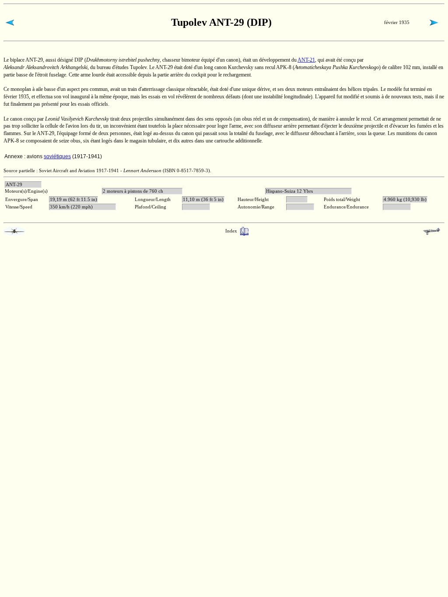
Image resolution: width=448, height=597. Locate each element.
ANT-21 (306, 60)
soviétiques (57, 156)
